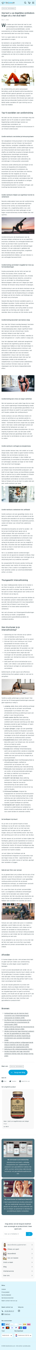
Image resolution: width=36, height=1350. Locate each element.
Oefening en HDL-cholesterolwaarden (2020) (18, 1049)
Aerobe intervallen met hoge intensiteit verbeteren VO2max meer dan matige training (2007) (18, 1053)
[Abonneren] (29, 1234)
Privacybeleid (5, 1292)
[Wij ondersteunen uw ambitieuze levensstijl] (18, 1189)
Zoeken (4, 1289)
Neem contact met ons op (9, 1301)
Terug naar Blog (19, 1072)
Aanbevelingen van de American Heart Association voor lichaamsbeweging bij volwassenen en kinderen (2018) (16, 1015)
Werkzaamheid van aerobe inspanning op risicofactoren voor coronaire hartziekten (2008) (17, 1038)
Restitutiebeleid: (6, 1295)
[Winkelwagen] (29, 3)
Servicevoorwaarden (8, 1298)
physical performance (8, 8)
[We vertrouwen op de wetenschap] (18, 1149)
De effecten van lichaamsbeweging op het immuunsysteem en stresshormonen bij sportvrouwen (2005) (17, 1022)
